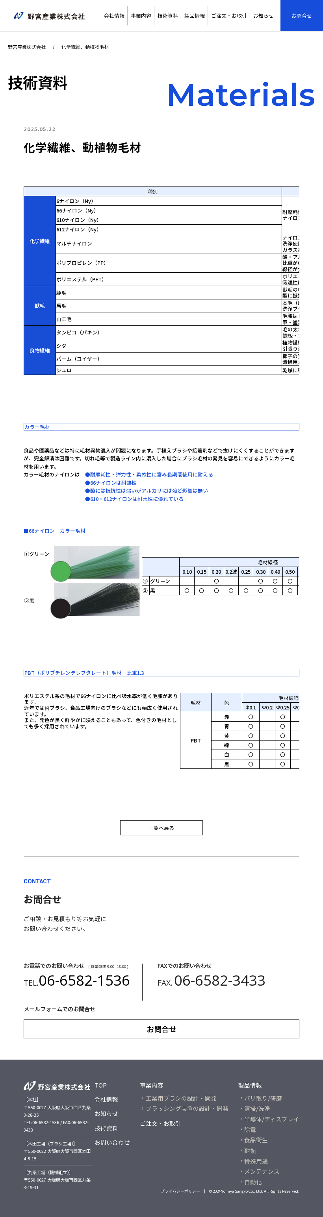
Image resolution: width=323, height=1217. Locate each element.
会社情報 (114, 15)
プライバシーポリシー (183, 1191)
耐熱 (250, 1150)
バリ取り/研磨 (263, 1098)
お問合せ (301, 15)
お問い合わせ (112, 1142)
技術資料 (168, 15)
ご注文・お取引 (229, 15)
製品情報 (194, 15)
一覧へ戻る (161, 827)
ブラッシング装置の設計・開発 (187, 1108)
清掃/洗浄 (257, 1108)
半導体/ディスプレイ (271, 1119)
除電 (250, 1129)
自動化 (253, 1182)
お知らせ (263, 15)
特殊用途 (256, 1161)
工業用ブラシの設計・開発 (181, 1098)
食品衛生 (256, 1140)
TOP (101, 1085)
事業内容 (141, 15)
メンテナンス (262, 1171)
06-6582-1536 (84, 980)
